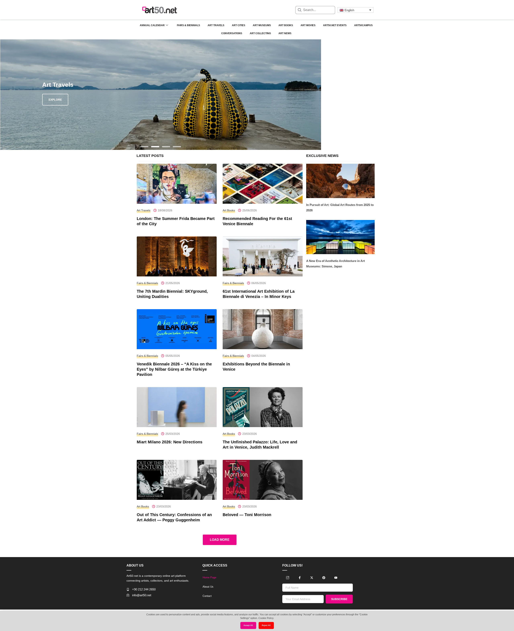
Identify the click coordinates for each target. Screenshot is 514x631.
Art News (284, 33)
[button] (144, 146)
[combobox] (315, 10)
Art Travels (216, 25)
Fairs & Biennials (188, 25)
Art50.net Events (335, 25)
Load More (219, 539)
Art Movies (308, 25)
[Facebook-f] (299, 578)
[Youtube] (336, 578)
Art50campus (363, 25)
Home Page (209, 577)
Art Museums (262, 25)
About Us (208, 586)
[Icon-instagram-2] (287, 578)
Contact (207, 595)
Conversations (231, 33)
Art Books (285, 25)
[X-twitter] (311, 578)
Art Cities (238, 25)
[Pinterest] (323, 578)
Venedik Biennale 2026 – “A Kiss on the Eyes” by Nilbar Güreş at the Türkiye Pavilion (174, 369)
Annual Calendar (152, 25)
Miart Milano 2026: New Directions (169, 442)
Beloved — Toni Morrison (247, 514)
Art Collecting (260, 33)
